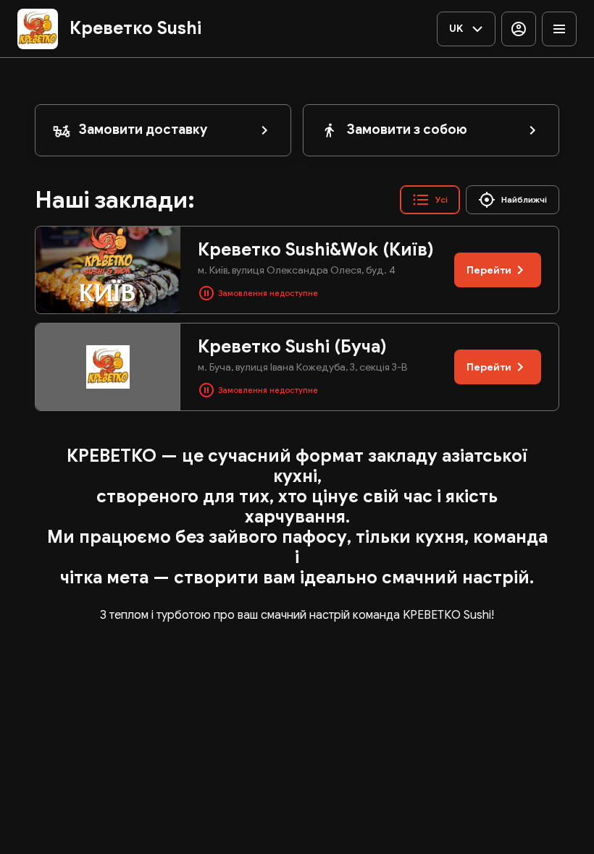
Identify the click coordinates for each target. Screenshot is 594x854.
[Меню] (559, 29)
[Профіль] (518, 29)
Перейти (489, 269)
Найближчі (524, 199)
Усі (441, 199)
